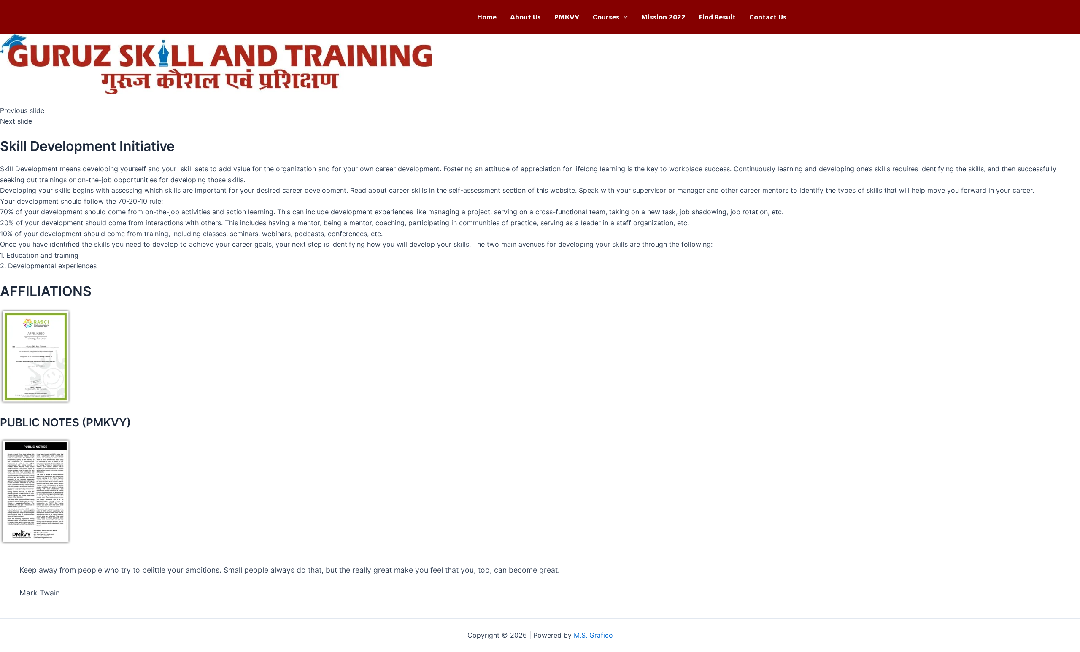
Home (487, 16)
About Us (525, 16)
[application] (623, 17)
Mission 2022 (663, 16)
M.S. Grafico (593, 635)
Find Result (717, 16)
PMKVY (566, 16)
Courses (606, 16)
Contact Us (767, 16)
